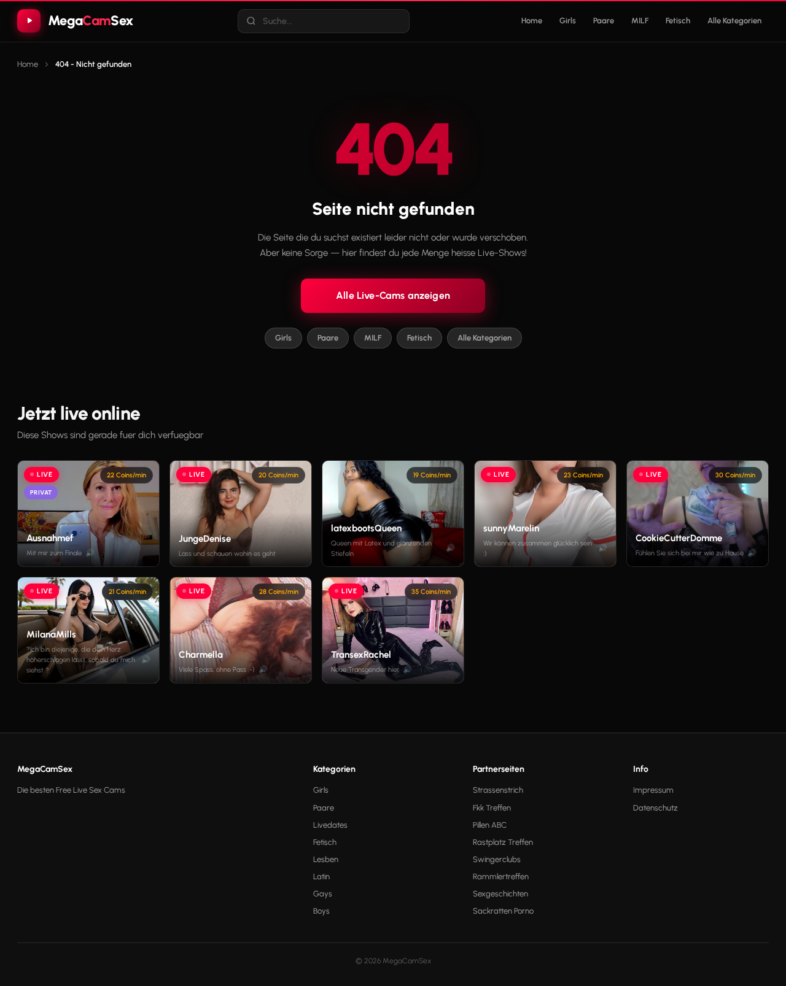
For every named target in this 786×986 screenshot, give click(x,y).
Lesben (325, 859)
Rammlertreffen (501, 876)
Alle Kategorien (734, 20)
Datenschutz (655, 807)
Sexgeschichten (500, 893)
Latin (321, 876)
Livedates (330, 825)
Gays (322, 893)
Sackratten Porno (503, 910)
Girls (567, 20)
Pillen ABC (490, 825)
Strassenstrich (498, 790)
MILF (639, 20)
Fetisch (678, 20)
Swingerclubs (497, 859)
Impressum (653, 790)
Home (531, 20)
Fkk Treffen (492, 807)
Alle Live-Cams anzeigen (393, 295)
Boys (321, 910)
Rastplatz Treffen (503, 842)
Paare (603, 20)
